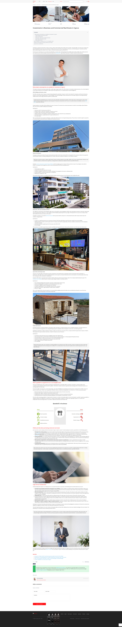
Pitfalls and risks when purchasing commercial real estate (43, 42)
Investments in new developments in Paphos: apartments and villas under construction (50, 557)
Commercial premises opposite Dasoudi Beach (44, 164)
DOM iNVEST (58, 53)
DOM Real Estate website (60, 567)
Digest (46, 1)
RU (87, 1)
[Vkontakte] (84, 575)
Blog (34, 563)
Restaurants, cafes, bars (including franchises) (42, 37)
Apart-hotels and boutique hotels (40, 38)
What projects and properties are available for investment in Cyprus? (46, 34)
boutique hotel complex (37, 279)
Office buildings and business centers (41, 35)
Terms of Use (77, 618)
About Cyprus (50, 1)
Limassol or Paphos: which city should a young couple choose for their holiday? (49, 556)
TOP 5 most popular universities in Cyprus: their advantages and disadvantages (49, 558)
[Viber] (75, 575)
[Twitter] (82, 575)
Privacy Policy (72, 618)
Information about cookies (85, 618)
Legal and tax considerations (38, 43)
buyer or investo (49, 549)
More (53, 1)
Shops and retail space (39, 36)
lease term (37, 435)
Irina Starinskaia (37, 24)
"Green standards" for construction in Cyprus (43, 559)
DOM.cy (44, 1)
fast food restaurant (49, 215)
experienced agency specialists (41, 569)
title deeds (38, 433)
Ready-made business (39, 40)
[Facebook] (79, 575)
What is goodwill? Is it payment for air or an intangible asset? (43, 41)
